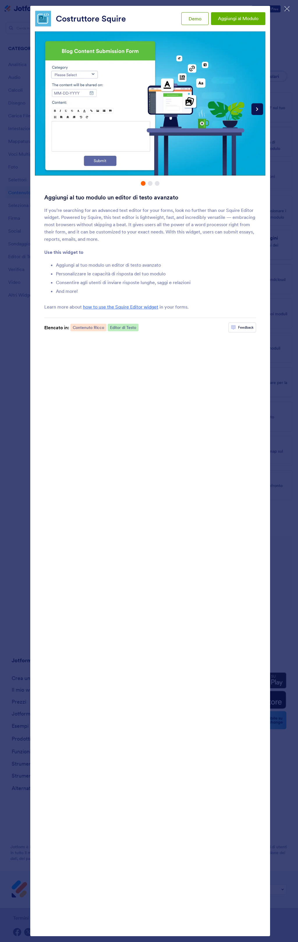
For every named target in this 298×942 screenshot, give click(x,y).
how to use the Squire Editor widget (120, 307)
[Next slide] (257, 109)
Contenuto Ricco (88, 327)
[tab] (143, 183)
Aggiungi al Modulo (238, 18)
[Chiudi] (287, 8)
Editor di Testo (123, 327)
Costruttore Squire (91, 18)
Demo (195, 19)
